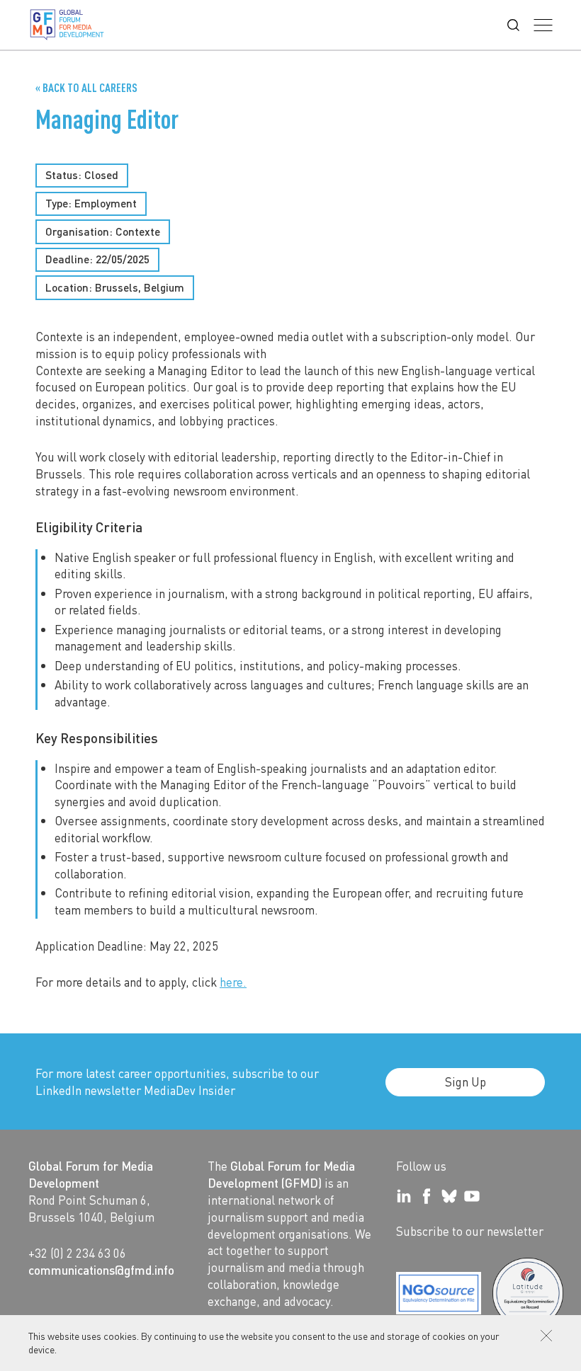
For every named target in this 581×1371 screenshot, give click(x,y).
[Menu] (543, 25)
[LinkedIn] (404, 1196)
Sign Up (465, 1081)
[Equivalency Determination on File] (438, 1293)
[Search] (513, 25)
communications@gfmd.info (101, 1270)
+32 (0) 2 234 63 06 (77, 1253)
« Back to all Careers (86, 87)
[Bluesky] (449, 1196)
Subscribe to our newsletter (469, 1231)
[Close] (546, 1335)
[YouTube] (472, 1196)
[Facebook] (426, 1196)
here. (233, 981)
